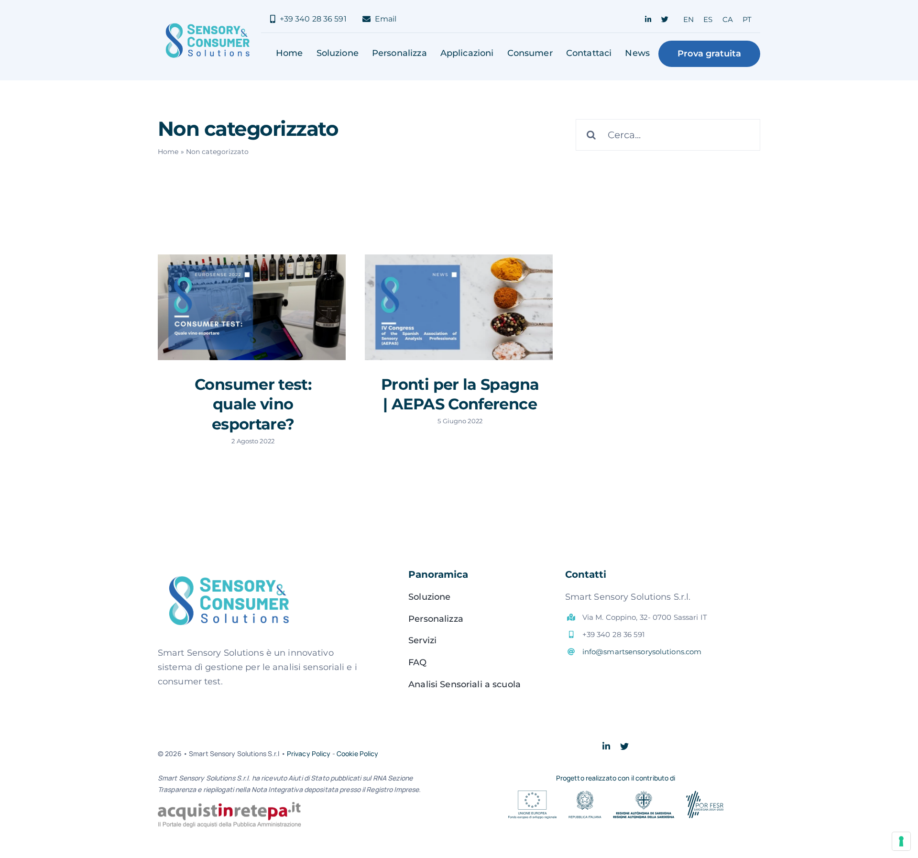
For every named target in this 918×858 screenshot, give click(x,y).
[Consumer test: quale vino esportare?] (252, 307)
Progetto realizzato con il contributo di (616, 777)
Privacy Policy (309, 753)
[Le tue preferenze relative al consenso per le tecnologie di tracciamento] (901, 841)
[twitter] (664, 19)
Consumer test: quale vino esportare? (253, 404)
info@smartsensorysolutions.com (642, 651)
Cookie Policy (358, 753)
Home (168, 151)
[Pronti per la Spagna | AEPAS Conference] (459, 307)
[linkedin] (648, 19)
